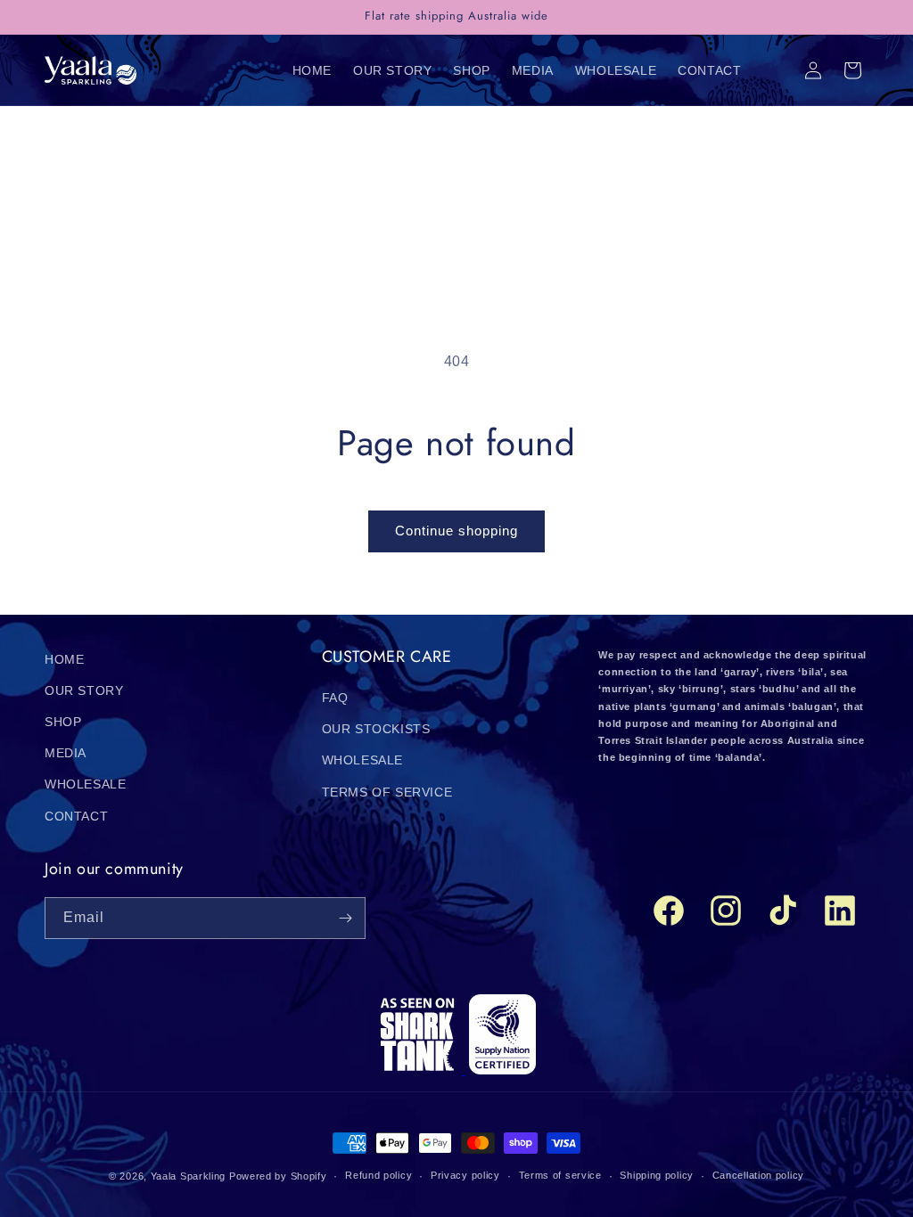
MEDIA (65, 753)
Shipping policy (657, 1175)
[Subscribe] (345, 918)
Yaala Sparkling (188, 1176)
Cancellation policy (758, 1175)
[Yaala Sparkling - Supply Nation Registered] (500, 1071)
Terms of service (560, 1175)
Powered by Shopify (278, 1176)
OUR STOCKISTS (376, 729)
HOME (64, 659)
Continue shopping (456, 530)
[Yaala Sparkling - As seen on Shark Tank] (421, 1071)
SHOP (63, 722)
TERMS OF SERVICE (387, 792)
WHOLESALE (85, 784)
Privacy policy (465, 1175)
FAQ (335, 697)
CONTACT (76, 816)
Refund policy (378, 1175)
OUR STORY (84, 690)
